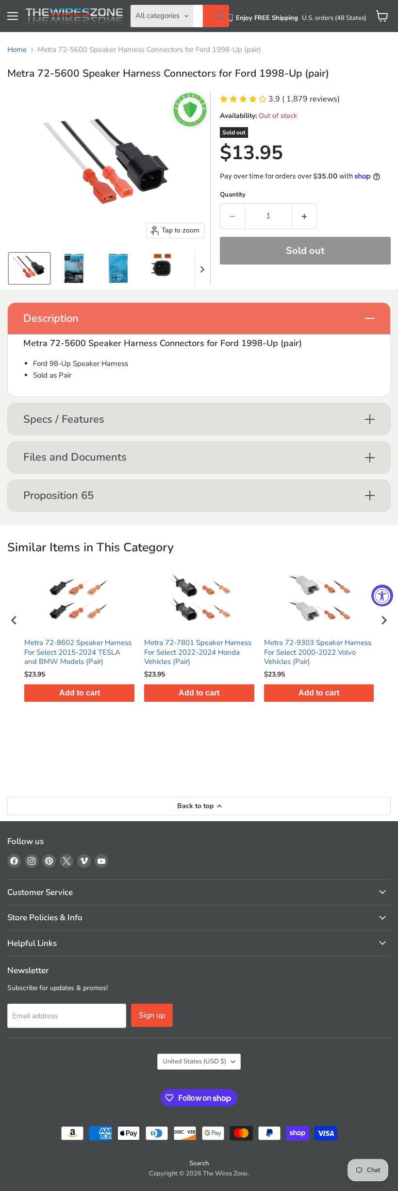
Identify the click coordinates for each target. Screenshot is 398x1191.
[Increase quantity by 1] (304, 216)
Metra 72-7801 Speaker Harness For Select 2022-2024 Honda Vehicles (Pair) (197, 652)
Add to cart (79, 693)
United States (194, 1061)
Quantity (233, 194)
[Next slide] (202, 268)
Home (17, 50)
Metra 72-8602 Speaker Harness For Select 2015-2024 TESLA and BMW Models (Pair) (78, 652)
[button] (29, 268)
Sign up (152, 1015)
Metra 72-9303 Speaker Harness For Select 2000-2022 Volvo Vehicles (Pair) (317, 652)
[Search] (216, 16)
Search (199, 1163)
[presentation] (14, 620)
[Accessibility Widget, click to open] (382, 596)
